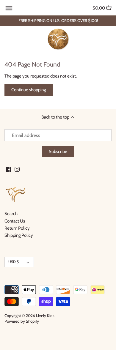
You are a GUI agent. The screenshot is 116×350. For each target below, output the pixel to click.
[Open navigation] (8, 8)
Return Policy (17, 228)
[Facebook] (8, 169)
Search (11, 213)
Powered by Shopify (21, 321)
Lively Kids (45, 315)
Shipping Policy (18, 235)
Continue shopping (28, 89)
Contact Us (14, 221)
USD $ (13, 261)
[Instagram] (17, 169)
